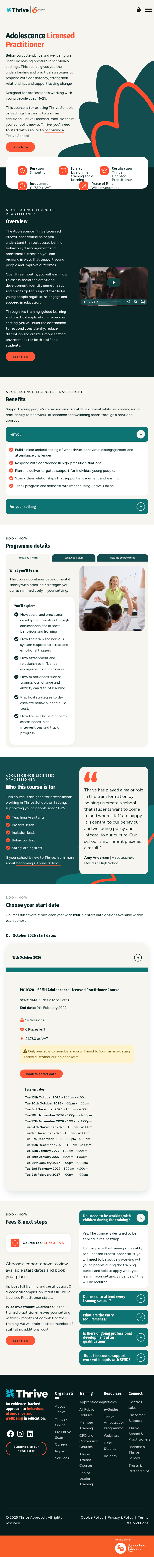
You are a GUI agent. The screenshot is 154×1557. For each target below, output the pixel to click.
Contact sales (135, 1405)
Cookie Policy (92, 1517)
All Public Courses (86, 1412)
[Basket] (142, 9)
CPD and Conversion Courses (88, 1441)
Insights (110, 1456)
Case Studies (110, 1446)
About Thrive (60, 1409)
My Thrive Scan (63, 1435)
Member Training (86, 1425)
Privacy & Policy (121, 1517)
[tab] (28, 558)
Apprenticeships (93, 1402)
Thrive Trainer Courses (86, 1460)
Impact (61, 1451)
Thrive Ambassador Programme (114, 1422)
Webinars (111, 1435)
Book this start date (41, 1074)
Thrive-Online (61, 1422)
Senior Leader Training (86, 1478)
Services (62, 1458)
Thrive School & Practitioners (139, 1434)
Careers (61, 1444)
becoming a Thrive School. (38, 863)
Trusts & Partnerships (139, 1468)
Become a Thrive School (137, 1452)
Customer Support (137, 1418)
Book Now (20, 147)
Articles (110, 1402)
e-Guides (111, 1409)
